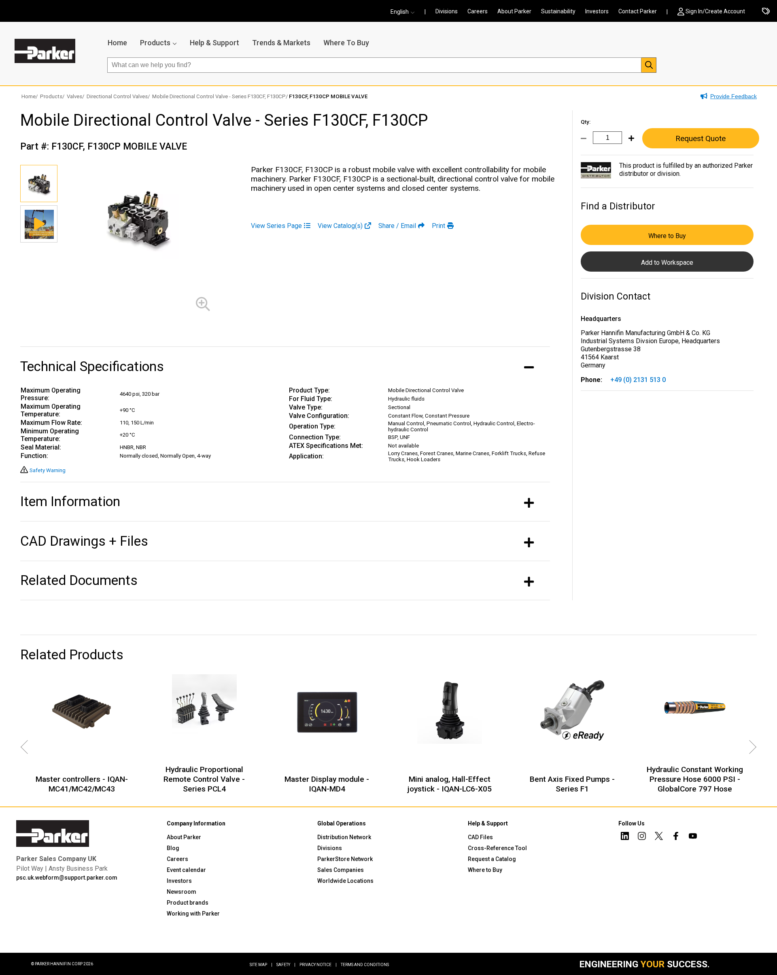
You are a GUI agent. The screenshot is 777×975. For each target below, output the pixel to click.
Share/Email (397, 226)
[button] (405, 11)
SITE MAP (261, 964)
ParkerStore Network (345, 859)
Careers (477, 11)
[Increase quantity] (628, 143)
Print (438, 226)
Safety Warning (48, 470)
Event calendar (186, 870)
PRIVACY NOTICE (318, 964)
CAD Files (480, 837)
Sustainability (558, 11)
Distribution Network (344, 837)
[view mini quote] (766, 12)
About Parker (514, 11)
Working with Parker (193, 913)
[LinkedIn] (624, 837)
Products (155, 42)
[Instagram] (641, 837)
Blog (173, 848)
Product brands (187, 902)
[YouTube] (692, 837)
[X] (658, 837)
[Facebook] (675, 837)
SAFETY (285, 964)
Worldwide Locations (345, 881)
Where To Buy (346, 42)
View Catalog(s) (340, 226)
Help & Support (214, 42)
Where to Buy (667, 236)
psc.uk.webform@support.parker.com (66, 877)
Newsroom (181, 891)
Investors (597, 11)
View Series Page (276, 226)
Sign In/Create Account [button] (715, 11)
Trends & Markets (281, 42)
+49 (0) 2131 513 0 (638, 380)
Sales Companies (340, 870)
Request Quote (700, 138)
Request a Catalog (492, 859)
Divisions (446, 11)
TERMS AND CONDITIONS (365, 964)
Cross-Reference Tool (497, 848)
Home (117, 42)
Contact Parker (637, 11)
